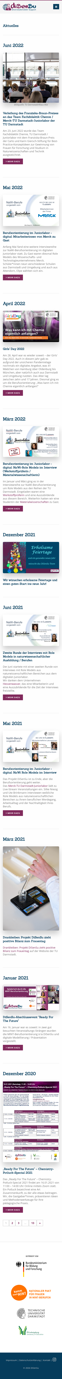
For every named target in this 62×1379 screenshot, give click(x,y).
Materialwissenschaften (34, 502)
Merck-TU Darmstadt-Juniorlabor (28, 786)
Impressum (11, 1360)
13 (32, 1223)
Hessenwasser (11, 683)
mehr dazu (13, 161)
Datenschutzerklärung (30, 1360)
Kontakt (46, 1360)
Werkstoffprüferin (13, 495)
